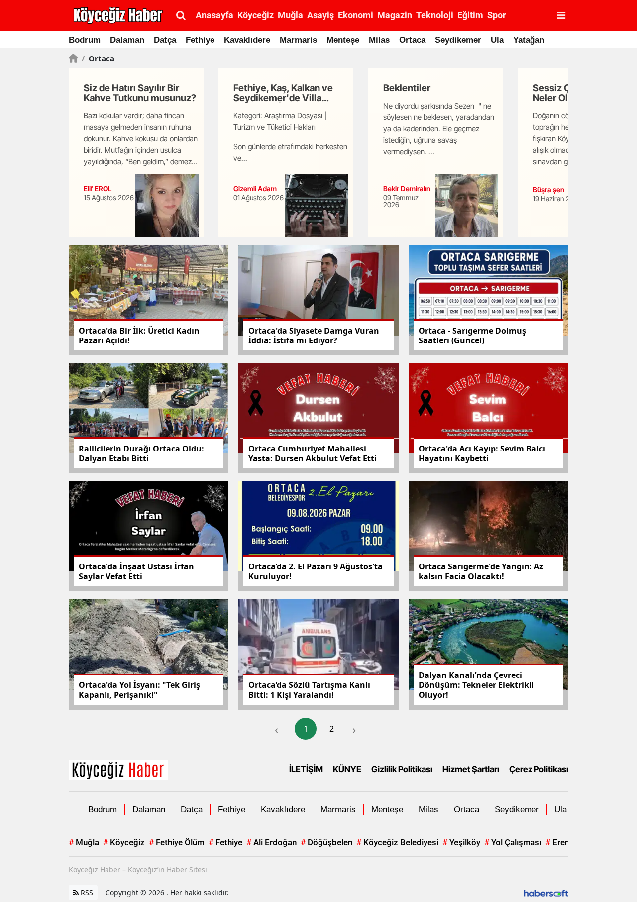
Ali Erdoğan (271, 842)
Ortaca (412, 40)
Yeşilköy (461, 842)
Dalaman (127, 40)
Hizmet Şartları (470, 769)
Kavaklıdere (247, 40)
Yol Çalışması (512, 842)
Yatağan (528, 40)
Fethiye (200, 40)
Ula (497, 40)
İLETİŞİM (306, 769)
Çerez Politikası (538, 769)
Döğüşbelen (326, 842)
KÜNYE (347, 769)
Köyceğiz (124, 842)
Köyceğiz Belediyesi (397, 842)
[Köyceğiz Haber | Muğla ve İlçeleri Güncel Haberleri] (118, 768)
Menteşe (342, 40)
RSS (86, 892)
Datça (165, 40)
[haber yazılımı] (546, 892)
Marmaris (298, 40)
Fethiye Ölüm (177, 842)
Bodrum (85, 40)
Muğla (84, 842)
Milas (379, 40)
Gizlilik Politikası (401, 769)
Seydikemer (458, 40)
